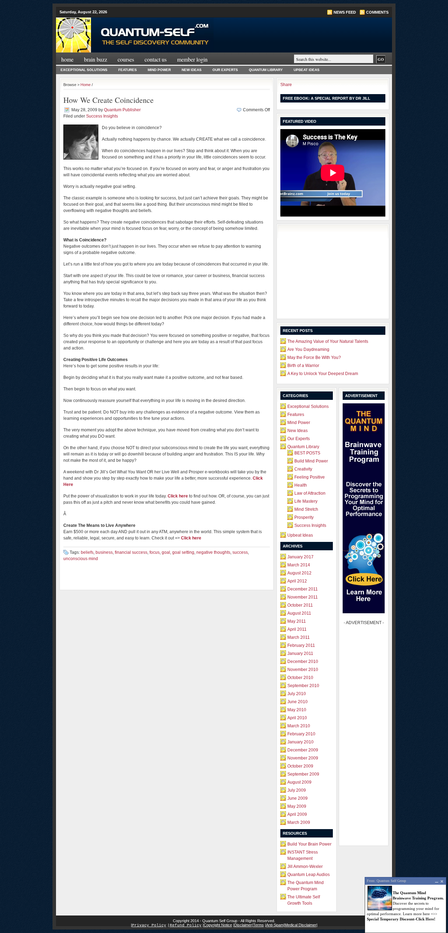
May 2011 (296, 621)
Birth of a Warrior (303, 365)
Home (67, 59)
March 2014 (298, 565)
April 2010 (297, 717)
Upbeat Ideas (307, 70)
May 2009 (296, 806)
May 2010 (296, 709)
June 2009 (297, 798)
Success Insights (102, 116)
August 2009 (299, 782)
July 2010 (296, 693)
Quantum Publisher (122, 109)
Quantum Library (266, 70)
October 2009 (300, 766)
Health (300, 485)
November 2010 (302, 669)
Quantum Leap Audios (308, 874)
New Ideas (192, 70)
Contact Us (156, 59)
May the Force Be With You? (314, 357)
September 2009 (303, 774)
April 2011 (297, 629)
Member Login (192, 59)
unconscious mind (80, 558)
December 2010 (302, 661)
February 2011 (301, 645)
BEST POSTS (307, 453)
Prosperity (304, 517)
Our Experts (225, 70)
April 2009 (297, 814)
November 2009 (302, 758)
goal (166, 552)
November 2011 (302, 597)
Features (127, 70)
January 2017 (300, 556)
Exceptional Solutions (84, 70)
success (240, 552)
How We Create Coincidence (108, 100)
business (104, 552)
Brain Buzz (95, 59)
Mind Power (159, 70)
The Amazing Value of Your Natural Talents (327, 341)
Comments (377, 12)
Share (286, 84)
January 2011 (300, 653)
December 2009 (302, 750)
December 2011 (302, 589)
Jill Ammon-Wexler (305, 866)
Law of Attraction (310, 493)
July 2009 (296, 790)
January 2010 (300, 742)
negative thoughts (213, 552)
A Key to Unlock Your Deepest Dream (322, 373)
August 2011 (299, 613)
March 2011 (298, 637)
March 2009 (298, 822)
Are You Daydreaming (308, 349)
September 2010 (303, 685)
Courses (126, 59)
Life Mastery (305, 501)
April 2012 (297, 581)
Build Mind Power (311, 461)
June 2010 (297, 701)
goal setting (183, 552)
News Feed (345, 12)
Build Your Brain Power (309, 844)
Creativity (303, 469)
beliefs (87, 552)
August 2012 (299, 573)
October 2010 (300, 677)
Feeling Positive (309, 477)
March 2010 (298, 725)
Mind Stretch (306, 509)
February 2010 (301, 733)
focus (154, 552)
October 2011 (300, 605)
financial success (131, 552)
